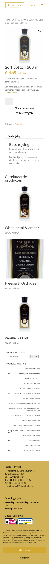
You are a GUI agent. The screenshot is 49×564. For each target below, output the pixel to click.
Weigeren (24, 557)
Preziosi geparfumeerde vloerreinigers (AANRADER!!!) (24, 409)
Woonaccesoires (32, 445)
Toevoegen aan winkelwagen (24, 111)
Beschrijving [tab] (14, 136)
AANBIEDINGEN (32, 368)
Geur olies (19, 124)
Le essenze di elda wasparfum (26, 393)
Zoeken (34, 356)
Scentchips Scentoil (31, 420)
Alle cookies (24, 550)
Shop (14, 19)
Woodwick (34, 440)
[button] (39, 30)
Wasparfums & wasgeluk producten (24, 430)
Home (7, 19)
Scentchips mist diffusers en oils (25, 415)
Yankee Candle (32, 450)
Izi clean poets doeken (29, 388)
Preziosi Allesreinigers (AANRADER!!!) (24, 403)
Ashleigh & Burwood (27, 19)
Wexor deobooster (31, 435)
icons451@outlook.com (23, 486)
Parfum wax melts (31, 398)
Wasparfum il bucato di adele (26, 425)
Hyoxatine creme (32, 383)
